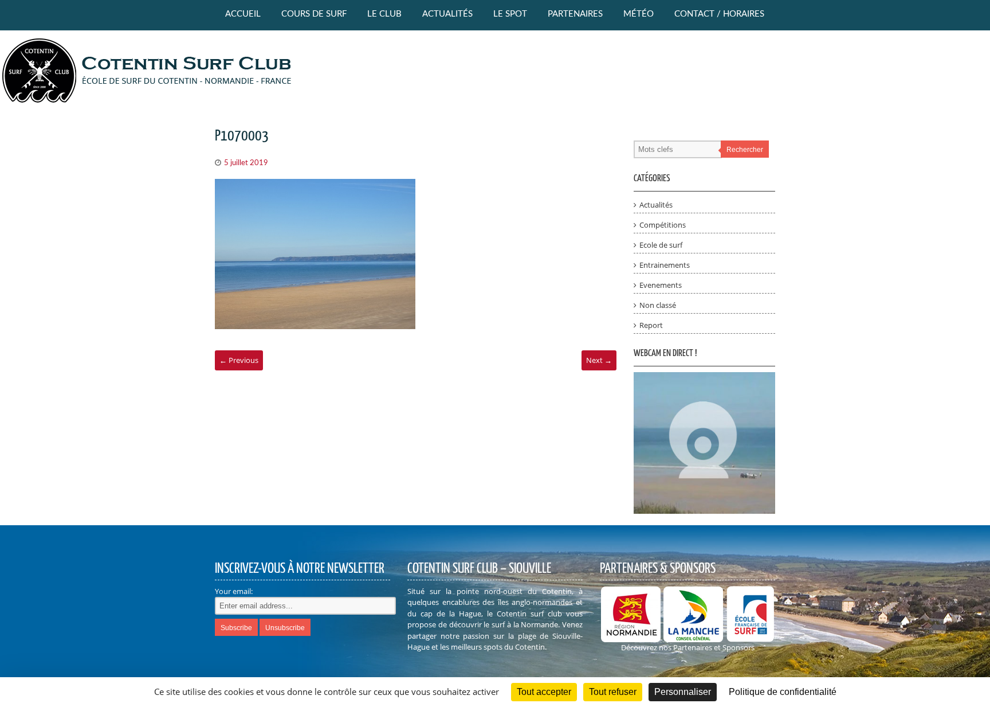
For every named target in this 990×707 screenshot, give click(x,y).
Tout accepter (544, 692)
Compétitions (662, 225)
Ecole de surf (660, 245)
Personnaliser (682, 692)
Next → (599, 360)
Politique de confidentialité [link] (782, 692)
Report (651, 325)
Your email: (234, 591)
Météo (638, 14)
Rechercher (744, 150)
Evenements (660, 285)
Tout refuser (613, 692)
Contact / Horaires (719, 14)
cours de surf (314, 14)
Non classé (657, 305)
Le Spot (510, 14)
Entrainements (664, 265)
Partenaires (575, 14)
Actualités (447, 14)
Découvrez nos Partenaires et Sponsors (688, 647)
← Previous (238, 360)
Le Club (384, 14)
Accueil (243, 14)
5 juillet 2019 (246, 163)
